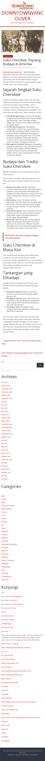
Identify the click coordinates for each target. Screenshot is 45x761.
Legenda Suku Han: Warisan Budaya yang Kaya (21, 342)
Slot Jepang (5, 714)
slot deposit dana (7, 616)
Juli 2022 (4, 476)
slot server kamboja (8, 659)
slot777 (3, 612)
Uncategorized (6, 576)
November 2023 (6, 460)
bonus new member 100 (9, 710)
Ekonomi (4, 522)
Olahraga (4, 557)
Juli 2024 (4, 440)
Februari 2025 (6, 418)
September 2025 (7, 398)
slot (2, 593)
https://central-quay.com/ (9, 663)
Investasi (4, 535)
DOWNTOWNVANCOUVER (22, 16)
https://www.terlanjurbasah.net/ (12, 675)
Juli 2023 (4, 463)
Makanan (4, 551)
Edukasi (3, 518)
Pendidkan (4, 563)
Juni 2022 (4, 479)
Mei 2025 (4, 408)
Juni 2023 (4, 466)
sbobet (3, 733)
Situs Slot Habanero (16, 604)
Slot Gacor (13, 600)
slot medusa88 (6, 698)
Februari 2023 (6, 472)
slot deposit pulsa (7, 706)
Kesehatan (5, 541)
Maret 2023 (5, 469)
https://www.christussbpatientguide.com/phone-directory (20, 717)
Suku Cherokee (31, 67)
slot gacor (4, 686)
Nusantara (4, 554)
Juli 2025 (4, 402)
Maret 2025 (5, 415)
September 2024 (7, 434)
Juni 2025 (4, 405)
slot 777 (4, 651)
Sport (3, 570)
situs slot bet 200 (7, 655)
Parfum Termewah (7, 560)
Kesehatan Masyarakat (9, 544)
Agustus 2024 (6, 437)
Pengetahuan (8, 56)
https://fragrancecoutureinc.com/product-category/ (18, 702)
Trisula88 (4, 737)
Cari (2, 361)
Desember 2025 (6, 389)
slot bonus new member (18, 635)
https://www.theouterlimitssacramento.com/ (16, 671)
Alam (3, 496)
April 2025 (4, 411)
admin (16, 67)
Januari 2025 (5, 421)
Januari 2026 (5, 386)
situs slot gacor (6, 667)
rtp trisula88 (5, 741)
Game (3, 528)
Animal (3, 499)
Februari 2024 (6, 456)
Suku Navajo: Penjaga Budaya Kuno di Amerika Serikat (22, 354)
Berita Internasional (8, 506)
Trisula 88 (15, 644)
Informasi (4, 531)
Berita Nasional (6, 509)
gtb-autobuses (6, 679)
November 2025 (6, 392)
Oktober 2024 (6, 431)
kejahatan (4, 538)
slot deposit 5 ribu (7, 627)
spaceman (4, 631)
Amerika (23, 67)
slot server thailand (7, 620)
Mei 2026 (4, 382)
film (2, 525)
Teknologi (4, 573)
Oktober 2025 (6, 395)
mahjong (4, 721)
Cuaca (3, 515)
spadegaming (5, 624)
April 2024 (4, 450)
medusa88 (4, 694)
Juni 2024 (4, 443)
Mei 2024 (4, 447)
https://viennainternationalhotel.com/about (15, 648)
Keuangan (4, 547)
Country (4, 512)
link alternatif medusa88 (9, 682)
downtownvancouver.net (12, 72)
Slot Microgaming (16, 596)
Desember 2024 (6, 424)
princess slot (5, 725)
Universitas (5, 580)
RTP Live (13, 608)
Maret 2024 (5, 453)
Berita (3, 502)
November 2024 (6, 427)
